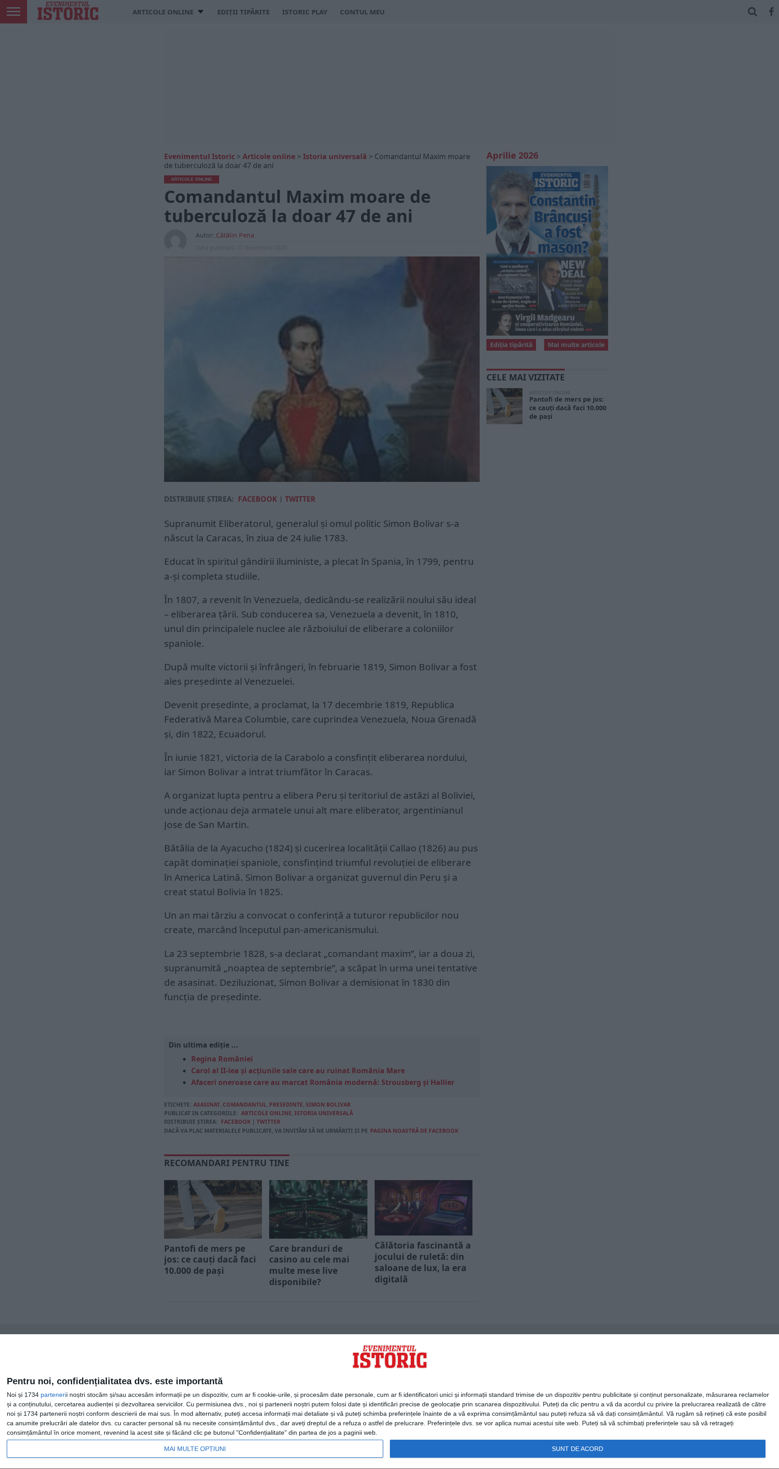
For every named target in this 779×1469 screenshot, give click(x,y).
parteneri (53, 1394)
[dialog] (389, 1402)
